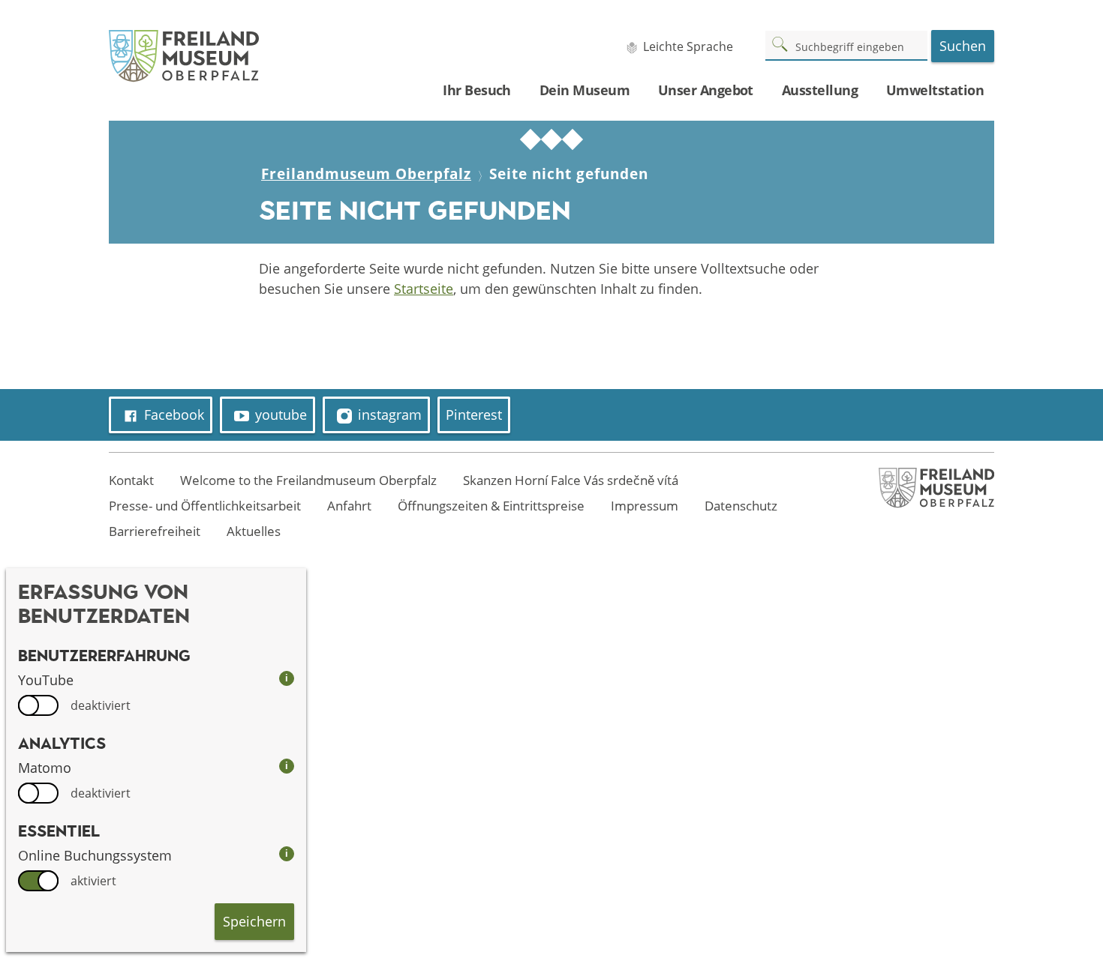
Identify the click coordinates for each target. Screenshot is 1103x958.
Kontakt (131, 480)
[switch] (38, 705)
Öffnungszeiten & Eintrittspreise (491, 505)
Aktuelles (254, 531)
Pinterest (474, 415)
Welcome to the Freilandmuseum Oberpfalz (308, 480)
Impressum (644, 505)
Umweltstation (935, 90)
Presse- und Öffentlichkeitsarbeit (205, 505)
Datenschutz (741, 505)
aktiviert (93, 881)
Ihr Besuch (477, 90)
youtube (281, 415)
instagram (390, 415)
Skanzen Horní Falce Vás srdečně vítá (570, 480)
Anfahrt (349, 505)
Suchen (962, 46)
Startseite (423, 289)
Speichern (254, 921)
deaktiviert (101, 705)
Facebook (174, 415)
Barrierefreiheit (154, 531)
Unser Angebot (705, 90)
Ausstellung (820, 90)
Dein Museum (584, 90)
